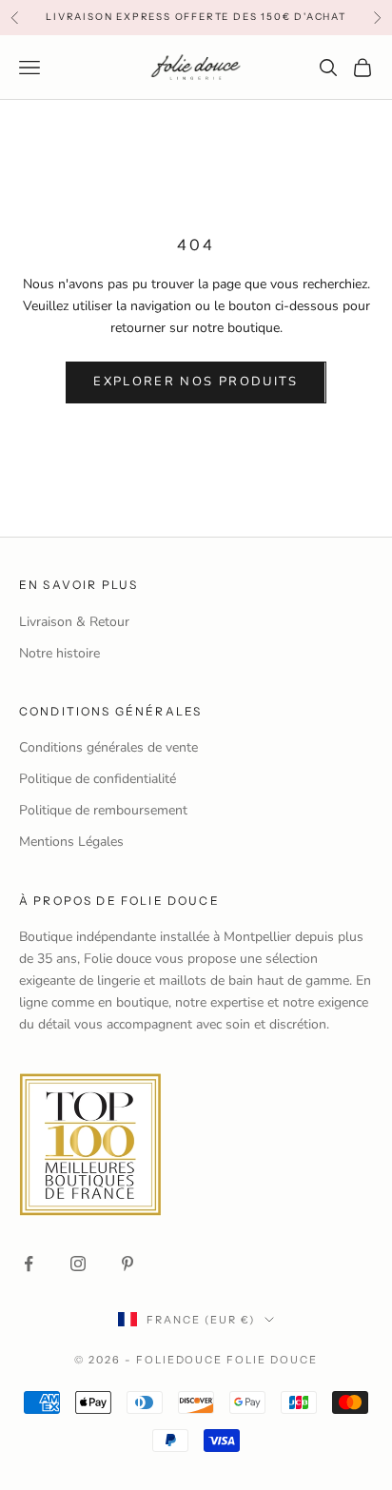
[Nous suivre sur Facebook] (28, 1263)
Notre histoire (59, 653)
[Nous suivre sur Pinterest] (127, 1263)
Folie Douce (272, 1359)
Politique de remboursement (103, 810)
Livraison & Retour (74, 622)
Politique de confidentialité (97, 779)
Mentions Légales (71, 842)
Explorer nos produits (195, 381)
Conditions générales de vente (108, 747)
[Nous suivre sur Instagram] (78, 1263)
